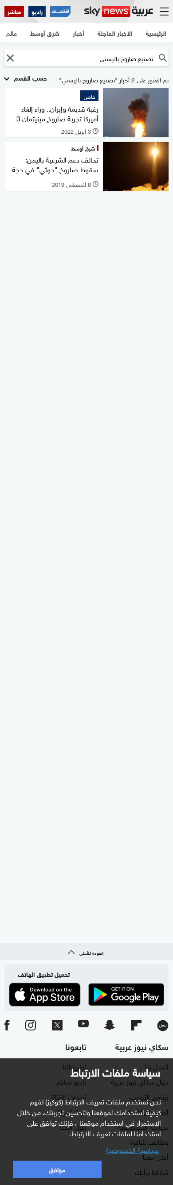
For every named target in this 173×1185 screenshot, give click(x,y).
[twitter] (57, 1025)
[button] (10, 58)
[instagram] (30, 1025)
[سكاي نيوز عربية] (118, 11)
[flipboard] (136, 1025)
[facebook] (7, 1025)
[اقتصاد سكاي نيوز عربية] (60, 11)
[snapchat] (109, 1025)
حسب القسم (29, 77)
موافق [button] (57, 1168)
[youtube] (83, 1025)
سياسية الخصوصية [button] (132, 1149)
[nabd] (163, 1025)
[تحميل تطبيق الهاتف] (86, 995)
